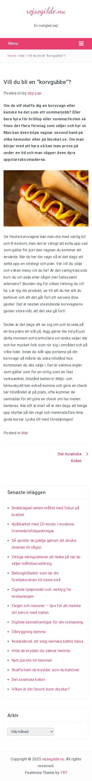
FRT (64, 772)
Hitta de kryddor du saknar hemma (41, 651)
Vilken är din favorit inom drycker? (41, 689)
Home (12, 55)
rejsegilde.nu (46, 11)
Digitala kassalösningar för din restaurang (47, 622)
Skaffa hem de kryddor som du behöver (45, 670)
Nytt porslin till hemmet (32, 660)
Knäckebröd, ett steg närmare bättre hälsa (47, 641)
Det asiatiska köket (28, 679)
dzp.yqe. (35, 93)
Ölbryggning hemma (29, 632)
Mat (22, 55)
